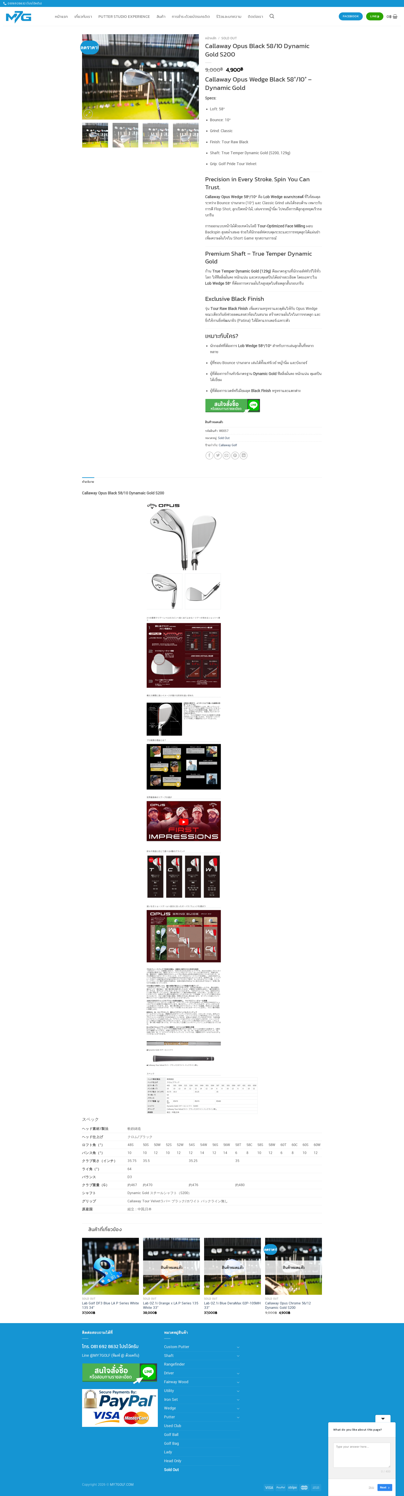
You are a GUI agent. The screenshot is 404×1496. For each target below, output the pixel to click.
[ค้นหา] (272, 16)
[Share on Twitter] (218, 455)
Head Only (172, 1461)
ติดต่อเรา (255, 16)
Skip (371, 1487)
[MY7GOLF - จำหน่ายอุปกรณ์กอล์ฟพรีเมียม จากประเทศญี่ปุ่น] (24, 16)
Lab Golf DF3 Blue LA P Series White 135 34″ (110, 1305)
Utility (169, 1390)
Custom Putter (176, 1347)
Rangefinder (174, 1364)
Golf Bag (171, 1443)
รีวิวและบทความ (228, 16)
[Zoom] (88, 113)
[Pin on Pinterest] (235, 455)
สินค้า (161, 16)
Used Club (172, 1426)
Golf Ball (171, 1434)
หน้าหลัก (210, 38)
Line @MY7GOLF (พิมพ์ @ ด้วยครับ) (110, 1355)
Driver (169, 1373)
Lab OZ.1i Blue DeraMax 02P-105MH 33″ (232, 1305)
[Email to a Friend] (226, 455)
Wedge (170, 1408)
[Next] (191, 76)
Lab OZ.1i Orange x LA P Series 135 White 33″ (170, 1305)
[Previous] (89, 76)
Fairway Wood (176, 1382)
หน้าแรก (61, 16)
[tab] (88, 481)
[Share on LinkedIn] (243, 455)
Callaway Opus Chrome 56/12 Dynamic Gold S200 (288, 1305)
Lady (168, 1452)
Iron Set (171, 1399)
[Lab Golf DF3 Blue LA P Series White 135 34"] (110, 1266)
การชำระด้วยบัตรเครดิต (191, 16)
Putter (169, 1417)
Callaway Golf (228, 445)
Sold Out (229, 38)
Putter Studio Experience (124, 16)
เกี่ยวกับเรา (83, 16)
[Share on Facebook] (209, 455)
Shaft (169, 1355)
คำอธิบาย (88, 481)
